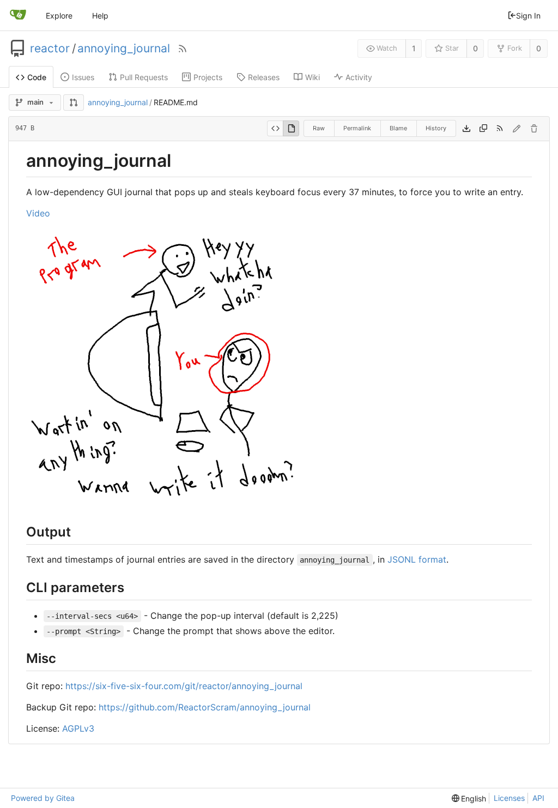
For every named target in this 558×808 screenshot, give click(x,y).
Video (38, 213)
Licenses (509, 798)
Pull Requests (144, 77)
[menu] (469, 798)
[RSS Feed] (182, 48)
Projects (207, 77)
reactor (50, 48)
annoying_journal (123, 48)
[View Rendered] (291, 128)
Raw (319, 128)
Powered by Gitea (43, 798)
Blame (398, 128)
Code (36, 77)
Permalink (357, 128)
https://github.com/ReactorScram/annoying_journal (205, 707)
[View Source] (275, 128)
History (436, 128)
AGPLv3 (78, 728)
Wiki (312, 77)
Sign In (528, 15)
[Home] (18, 15)
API (538, 798)
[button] (73, 102)
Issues (83, 77)
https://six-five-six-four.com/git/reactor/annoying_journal (183, 685)
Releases (264, 77)
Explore (59, 15)
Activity (358, 77)
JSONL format (416, 559)
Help (100, 15)
